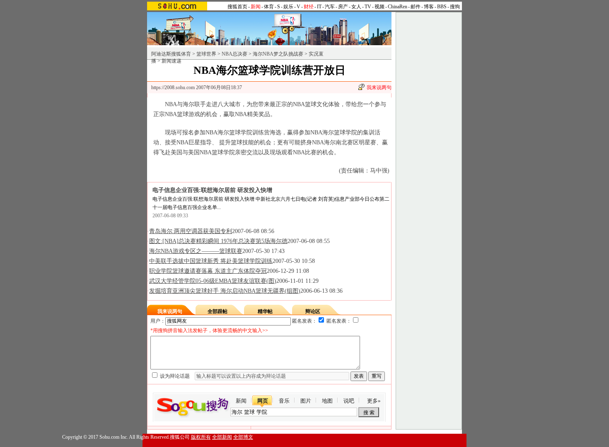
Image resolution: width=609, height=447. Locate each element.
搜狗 (455, 7)
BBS (442, 7)
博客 (429, 7)
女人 (356, 7)
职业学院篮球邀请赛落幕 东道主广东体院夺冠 (208, 271)
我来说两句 (379, 87)
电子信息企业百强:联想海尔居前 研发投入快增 (212, 190)
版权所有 (201, 437)
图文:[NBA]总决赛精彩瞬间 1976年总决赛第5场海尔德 (218, 241)
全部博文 (243, 437)
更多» (374, 401)
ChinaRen (397, 7)
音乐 (284, 401)
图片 (305, 401)
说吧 (348, 401)
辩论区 (312, 311)
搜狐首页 (237, 7)
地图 (327, 401)
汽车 (330, 7)
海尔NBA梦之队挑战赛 (278, 54)
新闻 (241, 401)
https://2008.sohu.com (173, 87)
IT (319, 7)
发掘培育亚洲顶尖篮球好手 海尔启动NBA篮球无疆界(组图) (224, 291)
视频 (379, 7)
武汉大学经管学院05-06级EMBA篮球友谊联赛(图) (212, 281)
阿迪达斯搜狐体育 (171, 54)
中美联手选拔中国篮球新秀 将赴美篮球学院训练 (211, 261)
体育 (269, 7)
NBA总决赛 (234, 54)
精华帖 (265, 311)
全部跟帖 (217, 311)
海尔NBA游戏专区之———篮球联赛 (195, 251)
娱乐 (288, 7)
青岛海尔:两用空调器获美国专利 (190, 231)
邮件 (415, 7)
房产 (343, 7)
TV (368, 7)
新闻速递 (171, 61)
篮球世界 (206, 54)
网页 (262, 401)
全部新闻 (222, 437)
